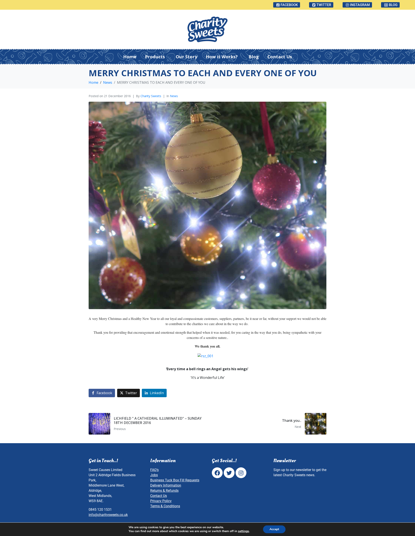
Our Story (186, 57)
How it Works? (222, 57)
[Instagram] (241, 472)
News (174, 96)
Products (155, 57)
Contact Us (279, 57)
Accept (274, 529)
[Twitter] (229, 472)
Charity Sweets (150, 96)
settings (243, 531)
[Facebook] (217, 472)
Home (129, 57)
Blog (254, 57)
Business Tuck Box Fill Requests (174, 480)
